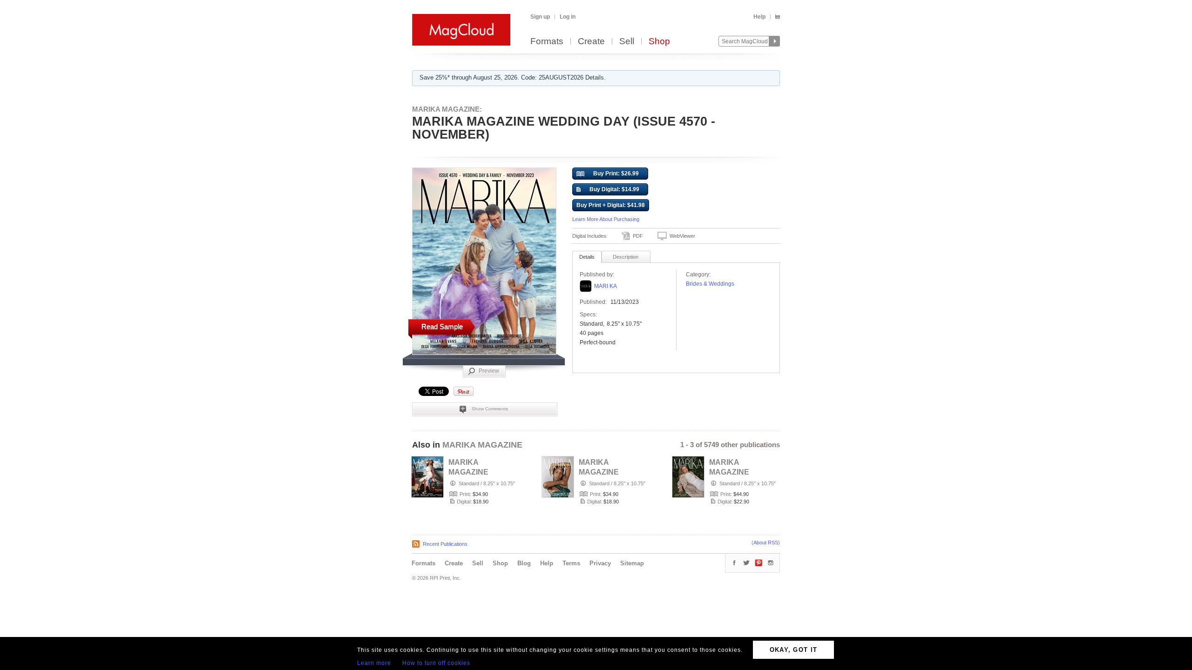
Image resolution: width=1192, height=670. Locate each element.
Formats (546, 41)
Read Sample (442, 326)
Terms (571, 563)
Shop (659, 41)
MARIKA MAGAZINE (482, 444)
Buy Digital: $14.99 (614, 189)
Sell (626, 41)
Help (759, 16)
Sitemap (632, 563)
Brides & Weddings (710, 284)
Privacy (600, 563)
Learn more (374, 663)
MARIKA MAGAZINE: (447, 109)
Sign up (540, 16)
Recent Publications (445, 544)
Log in (568, 16)
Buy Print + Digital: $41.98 (610, 205)
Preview (489, 371)
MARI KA (605, 286)
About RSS (765, 542)
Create (591, 41)
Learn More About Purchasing (605, 219)
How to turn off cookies (436, 663)
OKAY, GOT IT (794, 649)
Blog (524, 563)
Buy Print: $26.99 (616, 173)
